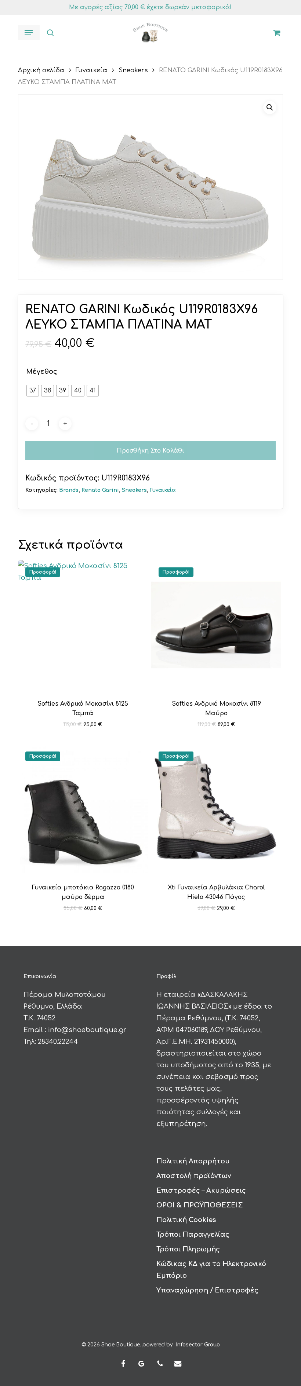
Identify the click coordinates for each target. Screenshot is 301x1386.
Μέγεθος (41, 371)
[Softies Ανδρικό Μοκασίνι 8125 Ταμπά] (83, 625)
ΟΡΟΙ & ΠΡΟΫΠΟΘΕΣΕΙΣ (199, 1205)
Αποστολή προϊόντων (193, 1176)
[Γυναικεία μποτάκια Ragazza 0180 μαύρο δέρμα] (83, 809)
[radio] (33, 390)
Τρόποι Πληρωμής (188, 1249)
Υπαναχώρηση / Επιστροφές (207, 1290)
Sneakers (133, 70)
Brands (69, 490)
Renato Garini (100, 490)
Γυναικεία (92, 70)
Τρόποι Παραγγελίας (192, 1234)
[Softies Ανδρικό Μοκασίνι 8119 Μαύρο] (216, 625)
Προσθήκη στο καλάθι (150, 450)
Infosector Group (198, 1344)
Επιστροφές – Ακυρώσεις (201, 1190)
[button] (28, 32)
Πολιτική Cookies (186, 1220)
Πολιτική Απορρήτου (193, 1161)
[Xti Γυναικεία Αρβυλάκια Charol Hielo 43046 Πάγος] (216, 809)
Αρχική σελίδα (41, 70)
